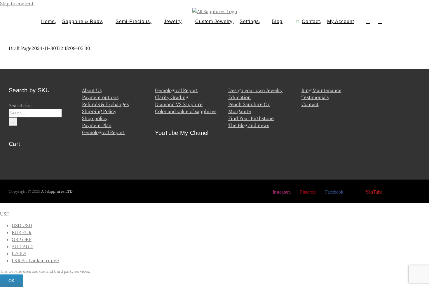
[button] (380, 21)
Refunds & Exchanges (105, 104)
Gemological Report (103, 132)
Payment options (100, 97)
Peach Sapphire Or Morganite (249, 107)
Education (239, 97)
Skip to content (17, 3)
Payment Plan (96, 125)
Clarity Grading (171, 97)
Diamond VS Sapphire (179, 104)
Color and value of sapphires (185, 111)
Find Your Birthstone (251, 118)
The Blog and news (248, 125)
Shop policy (94, 118)
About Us (92, 90)
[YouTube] (160, 151)
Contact (310, 104)
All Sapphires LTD (57, 191)
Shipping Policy (99, 111)
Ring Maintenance (321, 90)
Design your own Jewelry (255, 90)
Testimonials (315, 97)
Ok (11, 280)
